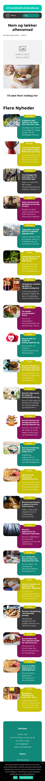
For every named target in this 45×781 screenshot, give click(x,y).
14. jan (29, 634)
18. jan (29, 307)
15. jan (29, 552)
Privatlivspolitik (26, 777)
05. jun (29, 252)
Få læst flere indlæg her (22, 95)
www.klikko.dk (24, 747)
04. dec (29, 171)
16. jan (29, 471)
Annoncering (22, 760)
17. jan (29, 389)
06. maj (29, 143)
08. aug (29, 225)
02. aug (29, 116)
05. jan (29, 198)
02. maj (29, 280)
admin (24, 35)
